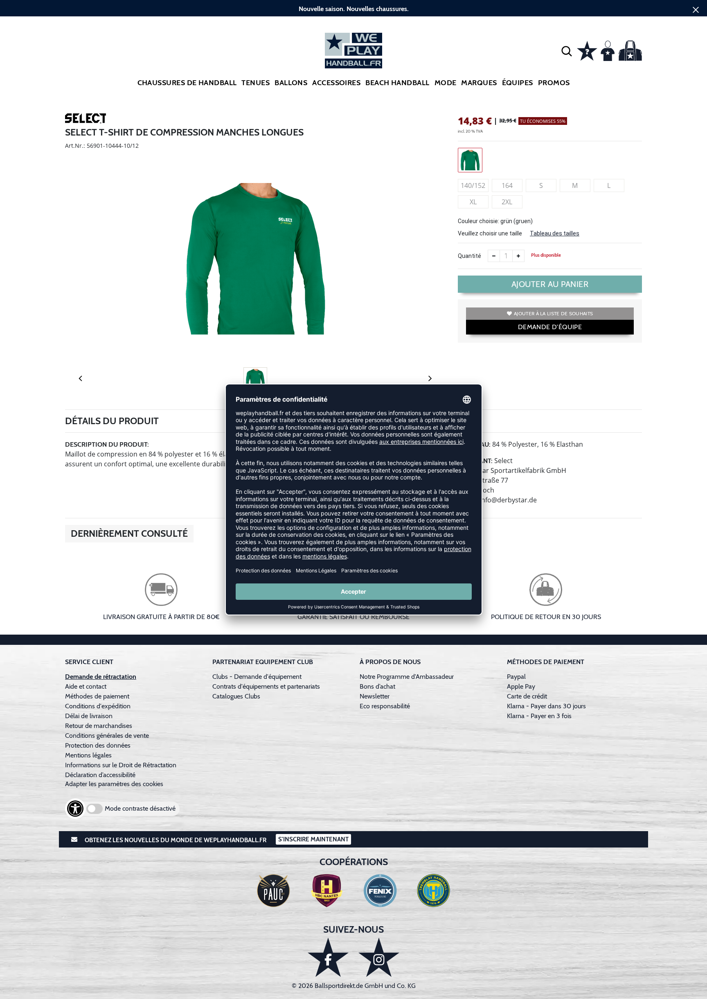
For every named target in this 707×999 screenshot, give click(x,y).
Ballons (291, 82)
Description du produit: (107, 444)
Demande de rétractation (100, 676)
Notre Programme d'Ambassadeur (407, 676)
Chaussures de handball (187, 82)
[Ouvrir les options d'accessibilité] (75, 808)
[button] (566, 51)
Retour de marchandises (99, 726)
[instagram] (378, 957)
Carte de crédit (527, 696)
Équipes (517, 82)
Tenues (255, 82)
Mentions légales (88, 755)
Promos (554, 82)
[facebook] (328, 957)
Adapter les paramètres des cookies (114, 784)
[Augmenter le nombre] (518, 256)
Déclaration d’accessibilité (100, 775)
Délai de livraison (89, 716)
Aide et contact (85, 686)
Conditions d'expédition (99, 706)
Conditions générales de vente (107, 735)
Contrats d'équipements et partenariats (266, 686)
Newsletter (375, 696)
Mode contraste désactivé (140, 808)
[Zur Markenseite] (85, 119)
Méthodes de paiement (99, 696)
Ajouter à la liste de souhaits (553, 313)
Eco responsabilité (385, 706)
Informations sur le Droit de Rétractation (120, 765)
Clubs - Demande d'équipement (257, 676)
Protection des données (98, 745)
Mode (446, 82)
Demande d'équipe (550, 327)
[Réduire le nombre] (494, 256)
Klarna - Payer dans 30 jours (546, 706)
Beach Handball (397, 82)
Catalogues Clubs (236, 696)
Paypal (516, 676)
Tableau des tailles (554, 233)
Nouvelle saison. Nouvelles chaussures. (354, 9)
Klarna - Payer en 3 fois (539, 716)
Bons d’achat (378, 686)
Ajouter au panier (550, 284)
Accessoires (336, 82)
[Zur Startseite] (353, 50)
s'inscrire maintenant (313, 839)
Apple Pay (521, 686)
